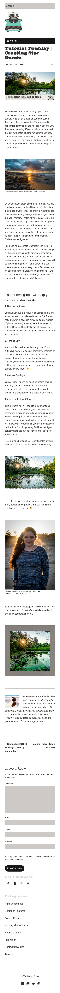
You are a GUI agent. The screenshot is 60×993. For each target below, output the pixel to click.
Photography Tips (14, 947)
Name (8, 817)
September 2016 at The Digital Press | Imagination (16, 747)
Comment (9, 783)
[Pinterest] (38, 984)
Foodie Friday (12, 918)
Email (8, 829)
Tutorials (9, 954)
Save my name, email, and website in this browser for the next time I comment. (30, 858)
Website (8, 841)
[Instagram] (28, 984)
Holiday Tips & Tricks (16, 925)
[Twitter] (33, 984)
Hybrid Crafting (13, 932)
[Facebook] (22, 984)
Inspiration (10, 939)
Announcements (14, 903)
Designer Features (15, 911)
